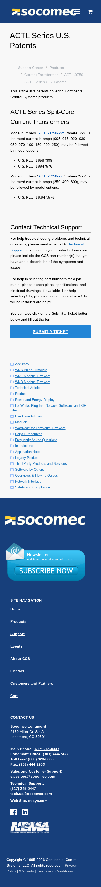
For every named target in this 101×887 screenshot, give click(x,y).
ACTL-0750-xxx (51, 133)
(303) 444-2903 (32, 764)
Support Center (30, 67)
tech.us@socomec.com (31, 794)
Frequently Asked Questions (36, 440)
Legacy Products (27, 458)
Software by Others (29, 469)
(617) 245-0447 (46, 749)
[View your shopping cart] (90, 12)
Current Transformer (41, 75)
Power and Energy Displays (35, 400)
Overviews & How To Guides (36, 475)
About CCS (20, 659)
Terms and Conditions (55, 871)
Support (17, 634)
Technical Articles (28, 388)
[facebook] (16, 813)
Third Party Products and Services (41, 464)
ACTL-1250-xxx (51, 176)
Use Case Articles (28, 416)
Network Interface (28, 481)
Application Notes (28, 452)
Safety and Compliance (32, 487)
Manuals (21, 422)
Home (15, 609)
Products (56, 67)
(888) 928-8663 (41, 759)
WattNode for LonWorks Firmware (40, 428)
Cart (14, 696)
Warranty (26, 871)
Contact (17, 671)
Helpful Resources (28, 434)
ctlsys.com (37, 801)
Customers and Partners (31, 683)
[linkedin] (25, 813)
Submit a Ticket (50, 331)
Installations (24, 446)
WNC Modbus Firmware (33, 376)
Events (16, 646)
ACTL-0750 (73, 75)
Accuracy (22, 364)
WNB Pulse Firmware (31, 370)
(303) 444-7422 (55, 754)
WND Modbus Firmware (33, 382)
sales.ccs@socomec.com (32, 776)
